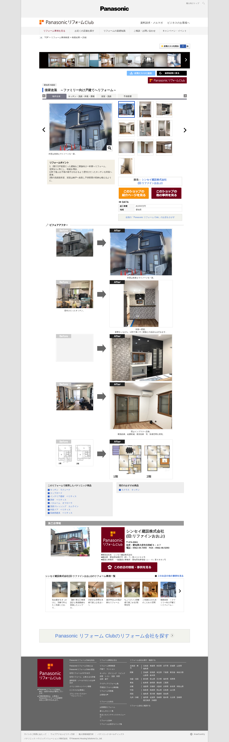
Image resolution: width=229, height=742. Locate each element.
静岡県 (152, 683)
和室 (118, 676)
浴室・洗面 (106, 96)
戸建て (102, 669)
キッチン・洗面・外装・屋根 (81, 96)
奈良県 (172, 686)
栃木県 (152, 675)
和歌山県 (180, 686)
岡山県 (159, 690)
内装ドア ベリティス (60, 509)
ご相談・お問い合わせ (144, 31)
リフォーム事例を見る (54, 31)
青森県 (152, 666)
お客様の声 (104, 695)
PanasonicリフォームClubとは (81, 666)
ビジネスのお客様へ (178, 22)
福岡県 (145, 697)
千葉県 (165, 672)
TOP (46, 37)
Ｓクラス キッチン (130, 490)
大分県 (172, 697)
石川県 (159, 679)
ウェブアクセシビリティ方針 (62, 734)
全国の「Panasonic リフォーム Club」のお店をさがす (150, 217)
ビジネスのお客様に (77, 690)
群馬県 (152, 672)
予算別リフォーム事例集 (109, 687)
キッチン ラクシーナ (60, 490)
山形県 (179, 666)
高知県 (165, 694)
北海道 (145, 666)
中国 (131, 690)
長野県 (172, 679)
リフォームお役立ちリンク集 (111, 724)
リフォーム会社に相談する (140, 706)
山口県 (172, 690)
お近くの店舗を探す (84, 31)
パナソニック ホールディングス (111, 734)
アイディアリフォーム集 (109, 684)
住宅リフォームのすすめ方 (79, 673)
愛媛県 (159, 694)
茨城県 (145, 672)
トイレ (107, 676)
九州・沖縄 (134, 697)
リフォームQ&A (106, 720)
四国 (131, 694)
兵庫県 (165, 686)
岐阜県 (145, 683)
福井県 (165, 679)
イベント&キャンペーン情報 (80, 686)
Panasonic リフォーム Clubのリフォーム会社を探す (112, 635)
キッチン (103, 673)
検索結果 (76, 37)
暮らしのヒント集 (106, 711)
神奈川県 (180, 672)
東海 (131, 683)
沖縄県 (154, 700)
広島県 (165, 690)
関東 (131, 672)
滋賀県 (145, 686)
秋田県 (159, 666)
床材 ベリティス (58, 500)
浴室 (101, 676)
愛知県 (159, 683)
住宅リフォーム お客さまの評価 (82, 677)
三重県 (165, 683)
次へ (185, 59)
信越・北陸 (134, 679)
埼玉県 (159, 672)
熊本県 (165, 697)
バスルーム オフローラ (61, 503)
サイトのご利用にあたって (35, 734)
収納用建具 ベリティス (61, 513)
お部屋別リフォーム (107, 707)
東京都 (172, 672)
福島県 (145, 669)
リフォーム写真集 (106, 691)
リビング (121, 673)
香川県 (152, 694)
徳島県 (145, 694)
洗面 (113, 676)
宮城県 (172, 666)
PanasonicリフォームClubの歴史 (82, 669)
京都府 (152, 686)
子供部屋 (128, 96)
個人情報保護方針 (86, 734)
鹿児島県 (146, 700)
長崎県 (159, 697)
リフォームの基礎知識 (114, 31)
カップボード (56, 493)
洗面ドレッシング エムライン (64, 506)
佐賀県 (152, 697)
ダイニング (112, 673)
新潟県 (145, 679)
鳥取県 (145, 690)
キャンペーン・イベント (175, 31)
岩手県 (165, 666)
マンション (110, 669)
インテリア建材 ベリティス (63, 496)
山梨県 (145, 675)
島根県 (152, 690)
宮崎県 (179, 697)
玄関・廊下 (104, 679)
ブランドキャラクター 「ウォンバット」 (78, 695)
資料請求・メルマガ (151, 22)
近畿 (131, 686)
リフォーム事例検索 (60, 37)
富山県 (152, 679)
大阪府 (159, 686)
